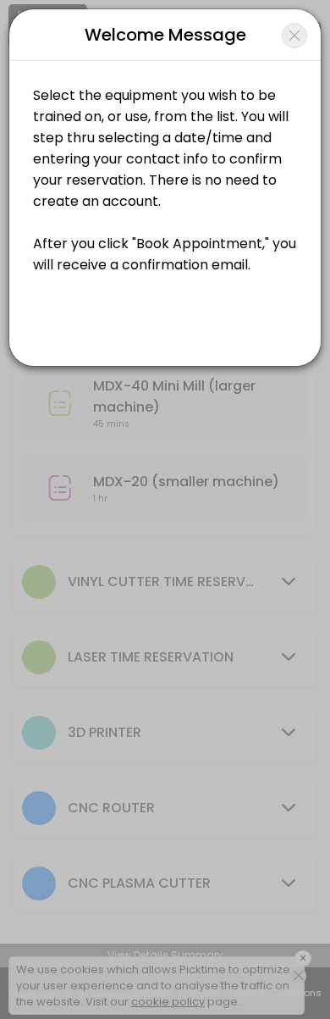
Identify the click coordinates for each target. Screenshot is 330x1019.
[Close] (294, 35)
